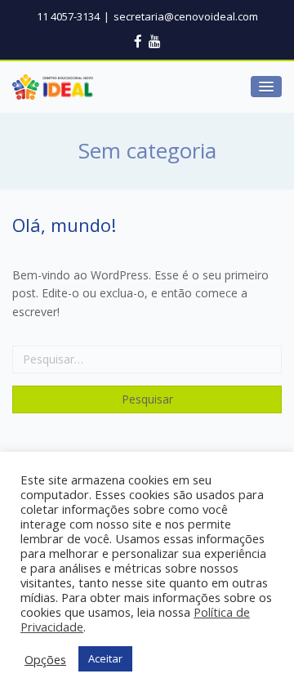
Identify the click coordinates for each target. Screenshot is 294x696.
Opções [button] (45, 659)
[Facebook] (138, 41)
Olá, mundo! (64, 224)
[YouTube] (154, 41)
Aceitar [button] (105, 658)
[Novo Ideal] (52, 87)
